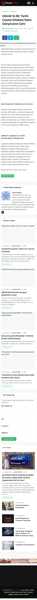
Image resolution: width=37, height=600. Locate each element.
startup (30, 592)
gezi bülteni (25, 590)
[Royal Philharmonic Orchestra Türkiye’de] (8, 518)
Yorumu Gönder (9, 439)
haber (32, 590)
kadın (21, 594)
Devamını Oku (7, 264)
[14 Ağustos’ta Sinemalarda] (8, 545)
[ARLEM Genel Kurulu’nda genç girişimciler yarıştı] (18, 277)
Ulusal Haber (9, 28)
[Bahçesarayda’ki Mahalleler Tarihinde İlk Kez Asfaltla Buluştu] (18, 321)
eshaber (16, 594)
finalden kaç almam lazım (18, 592)
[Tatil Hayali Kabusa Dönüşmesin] (8, 506)
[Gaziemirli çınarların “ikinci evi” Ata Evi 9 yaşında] (18, 234)
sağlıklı (10, 594)
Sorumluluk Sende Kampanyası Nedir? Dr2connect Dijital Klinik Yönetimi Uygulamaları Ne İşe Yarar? (18, 477)
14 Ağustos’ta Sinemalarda (24, 545)
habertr (26, 594)
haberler (6, 592)
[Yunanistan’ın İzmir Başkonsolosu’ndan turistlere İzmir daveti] (18, 360)
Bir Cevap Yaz (8, 176)
